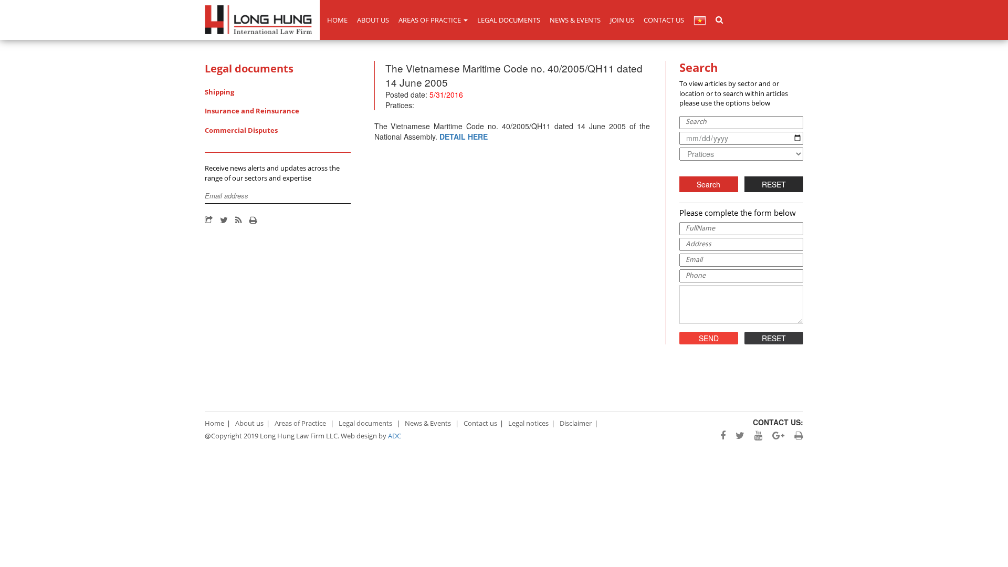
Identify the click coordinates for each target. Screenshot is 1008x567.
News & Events (575, 20)
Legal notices (528, 423)
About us (373, 20)
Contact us (664, 20)
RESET (774, 184)
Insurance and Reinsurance (252, 111)
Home (337, 20)
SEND (709, 338)
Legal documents (508, 20)
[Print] (253, 220)
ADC (394, 435)
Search (708, 184)
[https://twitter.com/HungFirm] (736, 435)
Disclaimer (576, 423)
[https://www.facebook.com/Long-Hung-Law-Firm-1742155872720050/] (719, 435)
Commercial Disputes (241, 130)
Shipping (219, 92)
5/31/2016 (446, 94)
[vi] (700, 20)
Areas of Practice (430, 20)
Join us (622, 20)
